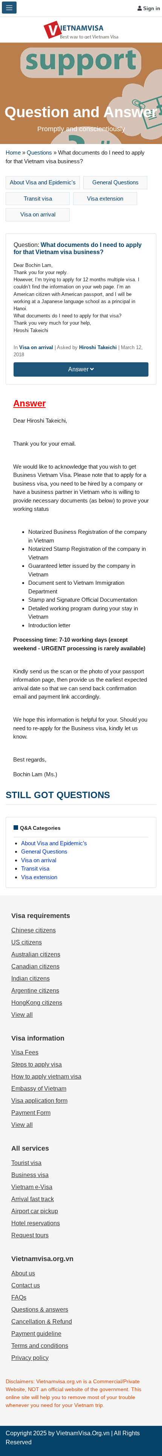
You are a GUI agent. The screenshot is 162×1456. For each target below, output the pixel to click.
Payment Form (30, 1113)
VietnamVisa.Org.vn (83, 1433)
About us (23, 1273)
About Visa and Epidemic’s (54, 843)
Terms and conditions (39, 1346)
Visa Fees (24, 1052)
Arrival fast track (32, 1199)
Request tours (30, 1235)
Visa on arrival (37, 214)
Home (13, 152)
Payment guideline (36, 1333)
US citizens (26, 942)
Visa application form (39, 1100)
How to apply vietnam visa (46, 1076)
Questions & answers (39, 1309)
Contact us (25, 1285)
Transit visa (38, 198)
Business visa (30, 1175)
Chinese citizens (33, 930)
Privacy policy (30, 1358)
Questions (39, 152)
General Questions (115, 182)
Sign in (151, 8)
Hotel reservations (35, 1223)
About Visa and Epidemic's (43, 182)
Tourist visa (26, 1163)
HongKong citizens (36, 1002)
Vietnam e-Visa (31, 1187)
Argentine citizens (35, 990)
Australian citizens (35, 954)
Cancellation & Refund (41, 1321)
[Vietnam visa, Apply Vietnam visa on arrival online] (81, 29)
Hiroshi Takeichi (98, 347)
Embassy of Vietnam (38, 1088)
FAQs (18, 1297)
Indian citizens (30, 978)
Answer (79, 369)
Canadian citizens (35, 966)
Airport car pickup (34, 1211)
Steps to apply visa (36, 1064)
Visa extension (105, 198)
